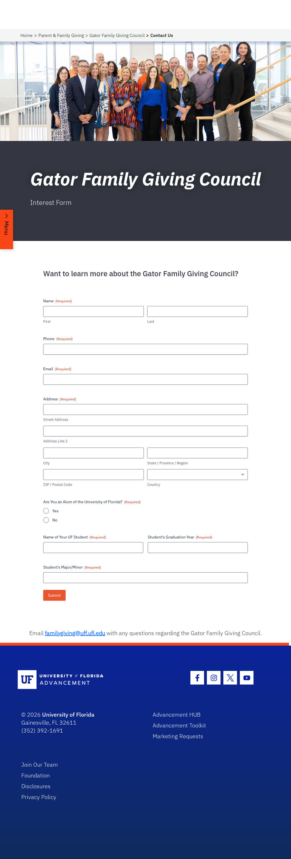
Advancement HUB (177, 714)
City (46, 463)
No (54, 520)
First (47, 321)
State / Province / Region (167, 463)
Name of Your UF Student (74, 537)
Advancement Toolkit (179, 725)
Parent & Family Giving (61, 35)
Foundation (35, 775)
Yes (55, 510)
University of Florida (68, 714)
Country (153, 484)
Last (150, 321)
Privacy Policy (38, 797)
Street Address (55, 419)
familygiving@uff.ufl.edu (75, 633)
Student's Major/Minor (72, 567)
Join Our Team (39, 764)
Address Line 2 (55, 441)
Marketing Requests (178, 736)
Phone (58, 338)
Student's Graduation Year (180, 537)
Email (57, 368)
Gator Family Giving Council (117, 35)
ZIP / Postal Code (57, 484)
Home (26, 35)
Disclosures (36, 786)
